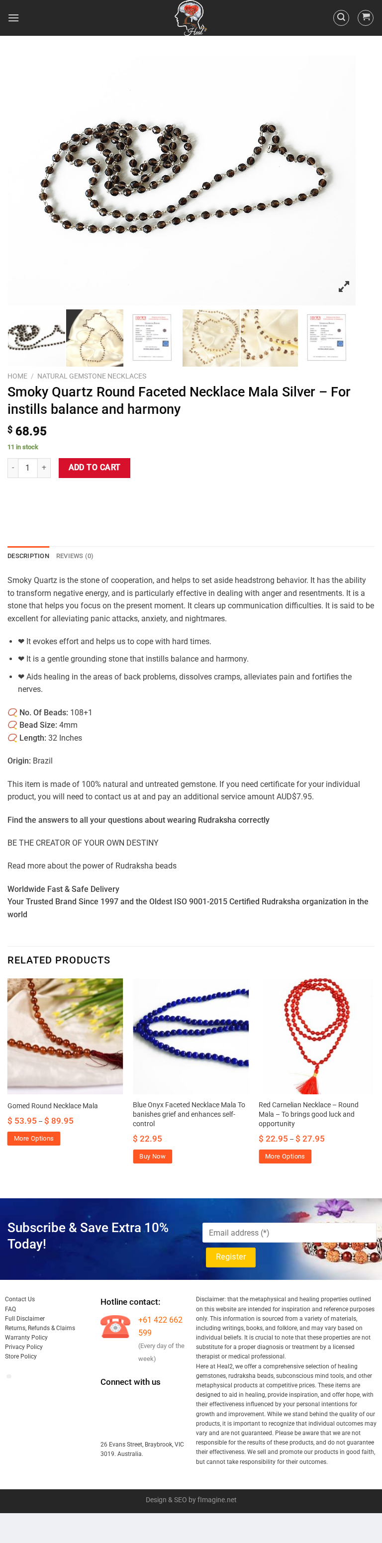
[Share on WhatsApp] (16, 496)
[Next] (374, 1079)
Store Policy (21, 1356)
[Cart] (366, 18)
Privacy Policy (24, 1347)
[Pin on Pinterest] (88, 496)
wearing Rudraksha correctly (218, 820)
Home (17, 376)
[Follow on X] (163, 1401)
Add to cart (95, 467)
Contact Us (20, 1299)
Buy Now (152, 1156)
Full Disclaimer (25, 1318)
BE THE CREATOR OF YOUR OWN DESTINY (83, 843)
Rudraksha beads (146, 865)
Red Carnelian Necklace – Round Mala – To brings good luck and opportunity (309, 1114)
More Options (34, 1138)
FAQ (10, 1309)
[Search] (341, 18)
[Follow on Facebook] (109, 1401)
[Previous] (7, 1079)
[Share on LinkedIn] (106, 496)
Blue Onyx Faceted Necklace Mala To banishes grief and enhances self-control (189, 1114)
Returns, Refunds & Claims (40, 1328)
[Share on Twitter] (52, 496)
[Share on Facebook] (34, 496)
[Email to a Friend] (70, 496)
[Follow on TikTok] (145, 1401)
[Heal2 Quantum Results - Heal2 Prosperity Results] (191, 18)
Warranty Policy (26, 1337)
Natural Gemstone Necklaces (91, 376)
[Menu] (13, 17)
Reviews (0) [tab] (75, 556)
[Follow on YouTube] (127, 1425)
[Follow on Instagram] (127, 1401)
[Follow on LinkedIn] (109, 1425)
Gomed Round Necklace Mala (52, 1106)
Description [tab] (28, 556)
